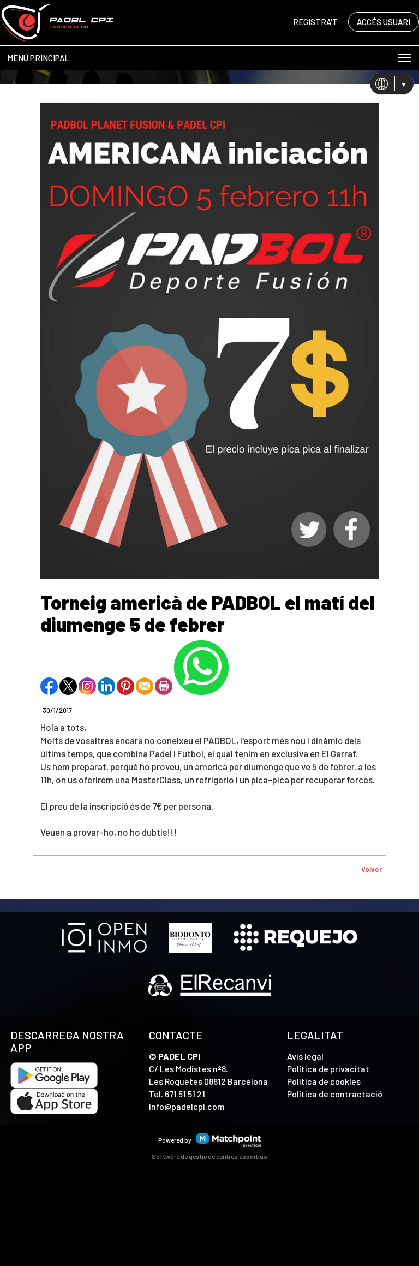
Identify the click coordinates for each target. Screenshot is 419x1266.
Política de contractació (334, 1094)
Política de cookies (324, 1081)
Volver (371, 869)
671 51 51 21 (185, 1094)
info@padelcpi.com (187, 1106)
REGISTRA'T (315, 22)
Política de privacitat (328, 1068)
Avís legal (305, 1056)
